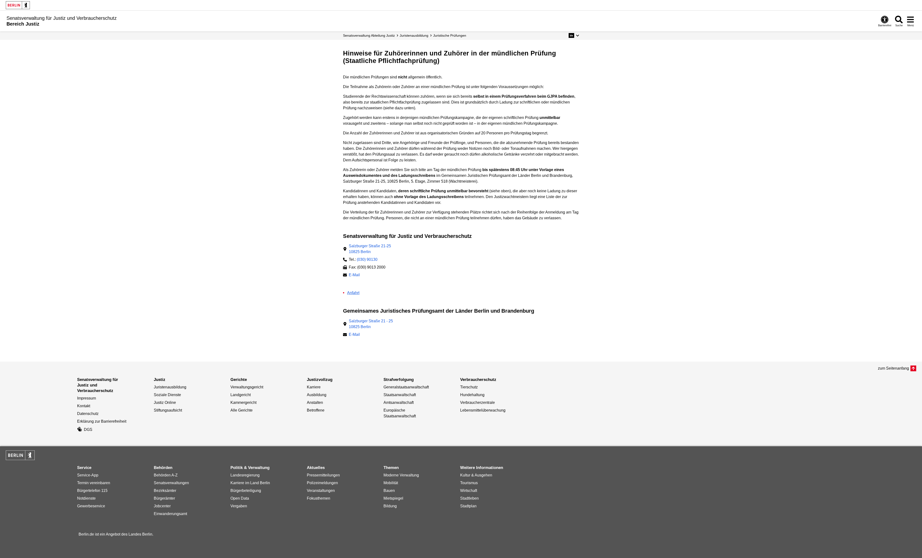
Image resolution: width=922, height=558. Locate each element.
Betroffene (315, 410)
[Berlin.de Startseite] (18, 5)
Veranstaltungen (321, 491)
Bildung (390, 506)
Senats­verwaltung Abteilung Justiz (369, 35)
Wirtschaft (468, 491)
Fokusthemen (318, 498)
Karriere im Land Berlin (250, 483)
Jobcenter (162, 506)
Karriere (314, 387)
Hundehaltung (472, 395)
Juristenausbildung (170, 387)
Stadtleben (469, 498)
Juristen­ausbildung (414, 35)
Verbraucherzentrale (477, 402)
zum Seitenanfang (893, 368)
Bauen (389, 491)
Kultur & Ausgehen (476, 475)
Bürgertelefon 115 (92, 491)
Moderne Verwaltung (401, 475)
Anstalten (315, 402)
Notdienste (86, 498)
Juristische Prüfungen (449, 35)
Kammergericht (243, 402)
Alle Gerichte (241, 410)
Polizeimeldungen (322, 483)
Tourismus (469, 483)
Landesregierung (245, 475)
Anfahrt (353, 293)
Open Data (239, 498)
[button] (574, 35)
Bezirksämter (165, 491)
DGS (88, 429)
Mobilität (391, 483)
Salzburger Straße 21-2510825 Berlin (370, 249)
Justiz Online (165, 402)
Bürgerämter (164, 498)
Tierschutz (469, 387)
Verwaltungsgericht (246, 387)
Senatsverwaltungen (171, 483)
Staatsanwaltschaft (400, 395)
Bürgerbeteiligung (245, 491)
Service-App (87, 475)
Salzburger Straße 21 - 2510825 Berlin (371, 324)
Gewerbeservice (91, 506)
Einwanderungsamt (170, 514)
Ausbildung (316, 395)
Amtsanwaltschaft (399, 402)
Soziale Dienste (167, 395)
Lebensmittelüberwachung (482, 410)
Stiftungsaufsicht (168, 410)
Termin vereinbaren (93, 483)
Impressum (86, 398)
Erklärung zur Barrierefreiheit (101, 421)
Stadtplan (468, 506)
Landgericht (240, 395)
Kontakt (83, 406)
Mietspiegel (393, 498)
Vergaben (238, 506)
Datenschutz (88, 414)
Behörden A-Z (166, 475)
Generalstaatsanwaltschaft (406, 387)
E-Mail (354, 275)
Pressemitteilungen (323, 475)
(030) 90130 (367, 259)
